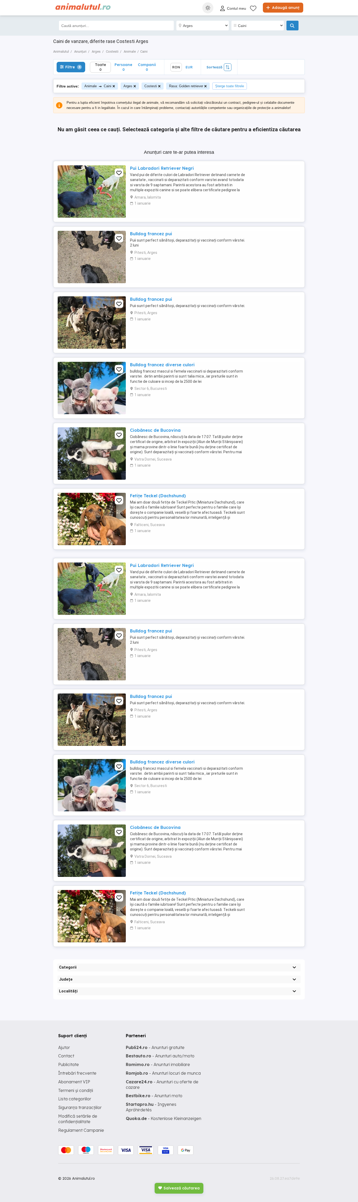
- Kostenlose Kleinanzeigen (163, 1118)
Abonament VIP (74, 1081)
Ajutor (64, 1047)
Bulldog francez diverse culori (162, 364)
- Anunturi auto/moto (160, 1055)
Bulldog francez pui (151, 233)
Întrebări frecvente (77, 1073)
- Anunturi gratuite (155, 1047)
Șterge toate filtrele (229, 86)
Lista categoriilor (74, 1098)
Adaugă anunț (285, 7)
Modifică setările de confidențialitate (77, 1118)
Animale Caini (97, 86)
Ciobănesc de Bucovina (155, 430)
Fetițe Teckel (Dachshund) (158, 495)
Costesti (150, 86)
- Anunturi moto (154, 1095)
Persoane (123, 67)
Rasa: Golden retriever (186, 86)
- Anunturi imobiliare (158, 1064)
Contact (66, 1055)
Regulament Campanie (81, 1130)
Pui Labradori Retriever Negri (162, 168)
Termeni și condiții (75, 1090)
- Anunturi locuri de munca (163, 1073)
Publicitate (68, 1064)
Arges (127, 86)
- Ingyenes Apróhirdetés (151, 1107)
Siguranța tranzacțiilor (80, 1107)
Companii (147, 67)
